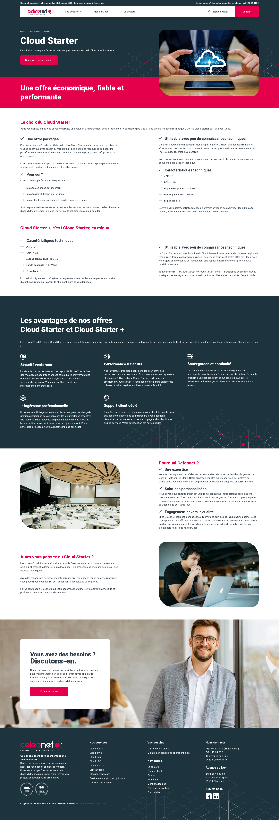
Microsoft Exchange (100, 782)
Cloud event (96, 757)
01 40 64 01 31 (252, 3)
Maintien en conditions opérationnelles (168, 752)
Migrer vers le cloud (158, 748)
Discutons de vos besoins (39, 60)
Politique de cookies (158, 788)
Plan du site (153, 792)
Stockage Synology (100, 774)
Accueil (23, 31)
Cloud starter (97, 765)
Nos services (101, 11)
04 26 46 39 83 (216, 773)
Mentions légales (156, 783)
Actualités (153, 779)
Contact (151, 775)
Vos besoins (72, 11)
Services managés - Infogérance (107, 778)
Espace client (154, 771)
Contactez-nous (49, 691)
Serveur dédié (97, 769)
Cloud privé (96, 752)
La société (129, 11)
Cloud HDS (95, 761)
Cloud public (96, 748)
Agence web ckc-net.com (93, 803)
